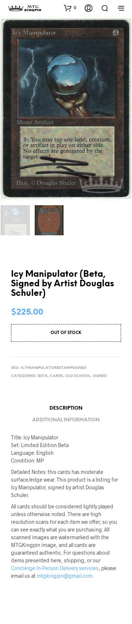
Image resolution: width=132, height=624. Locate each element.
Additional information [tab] (66, 420)
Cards (56, 376)
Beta (43, 376)
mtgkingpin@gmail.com (64, 576)
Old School (78, 376)
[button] (70, 7)
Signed (100, 376)
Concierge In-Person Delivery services (55, 568)
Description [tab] (66, 408)
